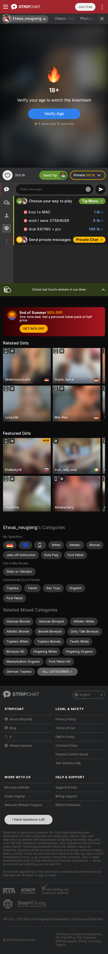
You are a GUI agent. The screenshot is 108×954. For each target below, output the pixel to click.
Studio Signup (15, 796)
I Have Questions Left (28, 819)
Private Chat (87, 240)
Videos (64, 18)
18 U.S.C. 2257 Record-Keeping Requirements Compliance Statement (53, 919)
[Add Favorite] (8, 175)
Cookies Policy (67, 745)
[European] (25, 545)
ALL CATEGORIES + (57, 671)
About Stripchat (21, 719)
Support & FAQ (66, 787)
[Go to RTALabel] (10, 891)
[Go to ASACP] (29, 891)
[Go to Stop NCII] (32, 904)
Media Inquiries (21, 745)
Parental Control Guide (72, 754)
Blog (13, 728)
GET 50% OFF (33, 328)
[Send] (100, 189)
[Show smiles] (88, 189)
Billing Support (66, 796)
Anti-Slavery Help (68, 763)
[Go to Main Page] (32, 7)
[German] (10, 545)
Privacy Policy (66, 719)
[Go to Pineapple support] (8, 904)
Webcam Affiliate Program (23, 805)
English (85, 695)
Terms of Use (65, 728)
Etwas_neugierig (20, 527)
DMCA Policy (65, 737)
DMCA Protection (68, 805)
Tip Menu (90, 201)
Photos (89, 18)
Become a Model (17, 787)
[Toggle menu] (5, 7)
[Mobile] (40, 545)
